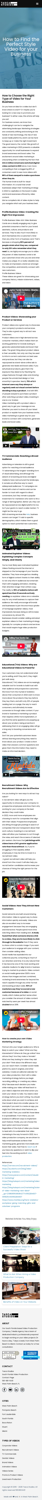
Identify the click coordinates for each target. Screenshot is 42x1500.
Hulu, (28, 514)
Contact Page (8, 1377)
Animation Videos (9, 1466)
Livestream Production (11, 1479)
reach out (31, 1147)
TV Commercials (9, 1454)
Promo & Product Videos (12, 1475)
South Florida (7, 1418)
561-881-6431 (7, 1380)
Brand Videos (7, 1462)
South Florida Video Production (15, 1374)
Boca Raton (7, 1422)
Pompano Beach (9, 1410)
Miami (4, 1431)
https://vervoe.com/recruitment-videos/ (19, 1165)
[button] (37, 3)
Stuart (4, 1427)
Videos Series (7, 1471)
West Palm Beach (9, 1406)
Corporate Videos (9, 1445)
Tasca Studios (8, 1371)
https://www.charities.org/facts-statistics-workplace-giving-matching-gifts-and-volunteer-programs (20, 1203)
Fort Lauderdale (9, 1414)
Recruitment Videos (10, 1450)
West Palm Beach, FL (11, 1383)
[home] (17, 4)
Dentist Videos (8, 1458)
